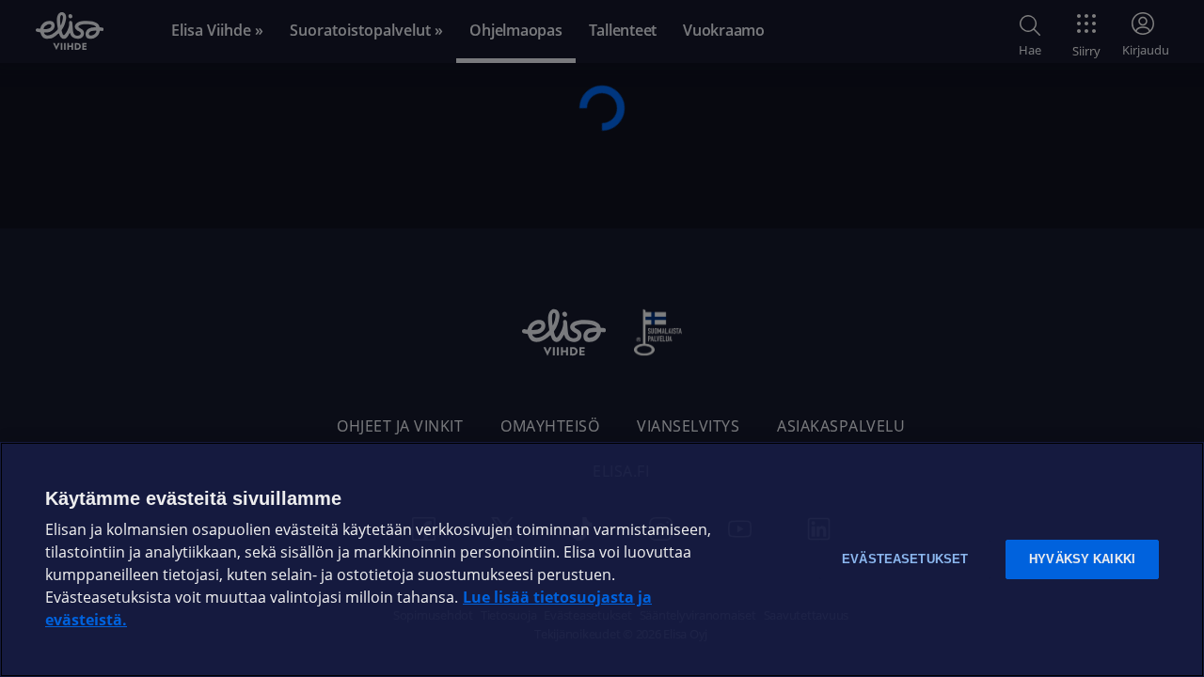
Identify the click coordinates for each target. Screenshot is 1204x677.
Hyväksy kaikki (1082, 559)
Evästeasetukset (905, 559)
